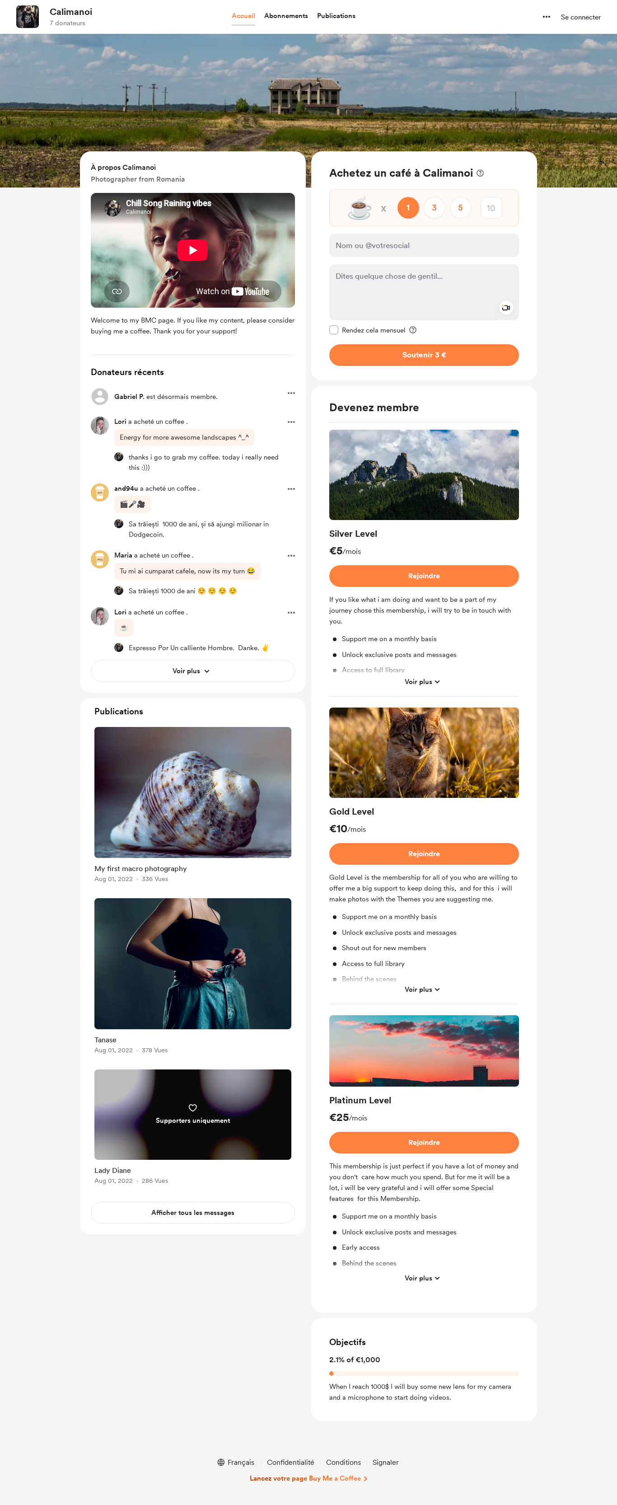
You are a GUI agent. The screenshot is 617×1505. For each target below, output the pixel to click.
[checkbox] (367, 330)
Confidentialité (290, 1462)
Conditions (343, 1462)
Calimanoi (71, 11)
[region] (424, 265)
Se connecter (581, 17)
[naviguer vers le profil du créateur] (27, 16)
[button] (243, 16)
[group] (424, 563)
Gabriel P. (129, 397)
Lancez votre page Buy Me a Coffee (305, 1478)
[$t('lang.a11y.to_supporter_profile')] (118, 456)
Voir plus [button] (418, 682)
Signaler (386, 1462)
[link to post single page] (193, 806)
